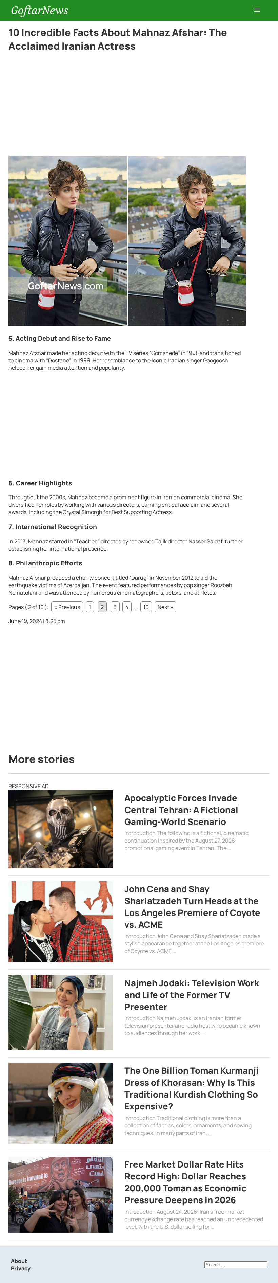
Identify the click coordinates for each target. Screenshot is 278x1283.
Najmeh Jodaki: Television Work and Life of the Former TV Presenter (191, 995)
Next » (165, 607)
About (19, 1261)
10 (146, 607)
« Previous (67, 607)
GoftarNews (39, 10)
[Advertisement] (127, 105)
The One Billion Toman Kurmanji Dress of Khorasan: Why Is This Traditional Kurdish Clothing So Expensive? (191, 1088)
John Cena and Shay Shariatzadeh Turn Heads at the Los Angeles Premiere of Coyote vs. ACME (192, 906)
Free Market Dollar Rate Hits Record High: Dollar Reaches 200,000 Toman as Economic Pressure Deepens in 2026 (185, 1182)
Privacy (21, 1268)
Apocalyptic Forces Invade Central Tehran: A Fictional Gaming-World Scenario (181, 810)
